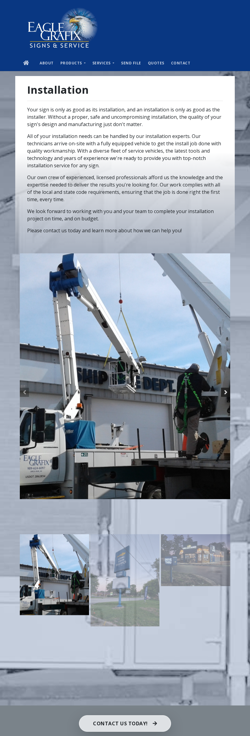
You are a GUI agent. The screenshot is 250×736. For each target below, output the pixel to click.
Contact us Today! (120, 723)
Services (102, 63)
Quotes (156, 63)
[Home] (63, 27)
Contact (181, 63)
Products (71, 63)
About (47, 63)
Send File (131, 63)
